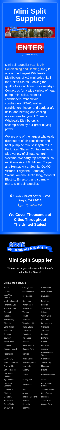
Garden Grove (47, 404)
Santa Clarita (27, 327)
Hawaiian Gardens (8, 384)
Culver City (8, 359)
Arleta (6, 288)
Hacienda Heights (30, 397)
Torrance (45, 331)
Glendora (8, 397)
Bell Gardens (27, 359)
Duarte (44, 370)
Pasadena (26, 334)
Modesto (26, 404)
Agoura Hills (9, 380)
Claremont (45, 359)
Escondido (8, 400)
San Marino (27, 385)
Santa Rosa (46, 400)
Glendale (45, 327)
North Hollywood (11, 301)
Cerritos (25, 354)
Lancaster (26, 331)
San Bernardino (47, 389)
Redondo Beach (10, 349)
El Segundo (27, 380)
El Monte (45, 338)
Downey (7, 338)
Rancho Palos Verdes (47, 354)
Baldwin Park (28, 349)
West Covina (9, 342)
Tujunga (25, 312)
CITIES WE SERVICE (15, 282)
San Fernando (10, 370)
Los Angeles (46, 323)
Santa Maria (9, 404)
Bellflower (45, 345)
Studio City (27, 308)
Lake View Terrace (8, 296)
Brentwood (8, 408)
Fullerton (45, 397)
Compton (7, 345)
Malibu (25, 389)
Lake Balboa (46, 291)
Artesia (44, 380)
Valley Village (9, 320)
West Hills (45, 320)
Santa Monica (28, 345)
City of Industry (47, 393)
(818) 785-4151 (31, 205)
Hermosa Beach (48, 375)
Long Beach (9, 327)
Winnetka (8, 323)
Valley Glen (46, 316)
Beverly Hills (9, 366)
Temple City (46, 362)
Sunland (7, 312)
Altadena (7, 393)
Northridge (26, 301)
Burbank (44, 334)
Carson (44, 342)
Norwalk (25, 342)
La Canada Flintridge (8, 374)
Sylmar (44, 312)
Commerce (8, 389)
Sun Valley (45, 308)
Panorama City (10, 305)
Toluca (25, 316)
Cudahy (25, 370)
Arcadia (44, 349)
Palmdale (8, 331)
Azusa (25, 393)
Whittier (25, 400)
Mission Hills (27, 296)
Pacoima (45, 301)
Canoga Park (28, 288)
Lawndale (26, 366)
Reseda (44, 305)
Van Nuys (26, 320)
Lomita (25, 375)
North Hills (45, 296)
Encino (7, 291)
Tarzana (7, 316)
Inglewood (26, 338)
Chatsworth (46, 288)
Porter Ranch (28, 305)
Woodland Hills (28, 323)
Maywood (45, 366)
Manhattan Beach (11, 362)
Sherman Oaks (10, 308)
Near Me (26, 408)
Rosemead (8, 354)
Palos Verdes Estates (46, 384)
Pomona (7, 334)
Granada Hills (28, 291)
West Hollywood (29, 362)
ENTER (30, 48)
